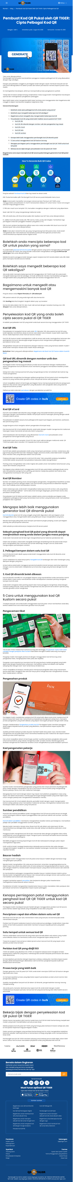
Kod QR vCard (20, 127)
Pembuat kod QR (20, 193)
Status (8, 1154)
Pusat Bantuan (10, 1146)
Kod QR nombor (20, 133)
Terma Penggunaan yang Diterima (56, 1154)
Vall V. (16, 30)
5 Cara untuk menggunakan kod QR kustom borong (29, 140)
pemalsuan (25, 390)
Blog (11, 9)
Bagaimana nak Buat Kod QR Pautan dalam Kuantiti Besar (36, 352)
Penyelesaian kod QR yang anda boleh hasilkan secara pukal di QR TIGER (36, 119)
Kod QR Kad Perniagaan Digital (22, 1111)
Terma (64, 1149)
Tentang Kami (10, 1152)
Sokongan (63, 1139)
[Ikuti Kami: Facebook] (42, 1083)
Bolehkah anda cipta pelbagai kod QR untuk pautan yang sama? (33, 110)
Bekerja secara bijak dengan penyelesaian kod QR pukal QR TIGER (34, 149)
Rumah (5, 9)
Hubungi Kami (10, 1143)
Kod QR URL (19, 121)
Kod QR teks (19, 130)
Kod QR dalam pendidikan (12, 821)
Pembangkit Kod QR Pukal (47, 1111)
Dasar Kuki (64, 1158)
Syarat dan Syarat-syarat (59, 1152)
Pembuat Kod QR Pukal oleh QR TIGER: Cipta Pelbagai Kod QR (37, 9)
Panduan (10, 1139)
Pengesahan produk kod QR (29, 725)
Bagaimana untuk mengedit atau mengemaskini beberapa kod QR (34, 116)
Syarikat (9, 1149)
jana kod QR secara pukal (22, 250)
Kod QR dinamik (8, 515)
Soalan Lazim (10, 1141)
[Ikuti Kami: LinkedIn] (26, 1083)
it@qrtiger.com (62, 1141)
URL (35, 331)
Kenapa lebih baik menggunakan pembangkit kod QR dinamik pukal (34, 138)
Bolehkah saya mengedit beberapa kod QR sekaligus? (29, 113)
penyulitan (26, 881)
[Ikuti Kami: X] (47, 1083)
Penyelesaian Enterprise (13, 1156)
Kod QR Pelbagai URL (46, 1106)
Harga (7, 1158)
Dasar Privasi (63, 1156)
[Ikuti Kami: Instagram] (36, 1083)
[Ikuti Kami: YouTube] (31, 1083)
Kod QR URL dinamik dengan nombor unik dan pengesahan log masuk (39, 124)
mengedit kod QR (36, 560)
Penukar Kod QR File (19, 1129)
